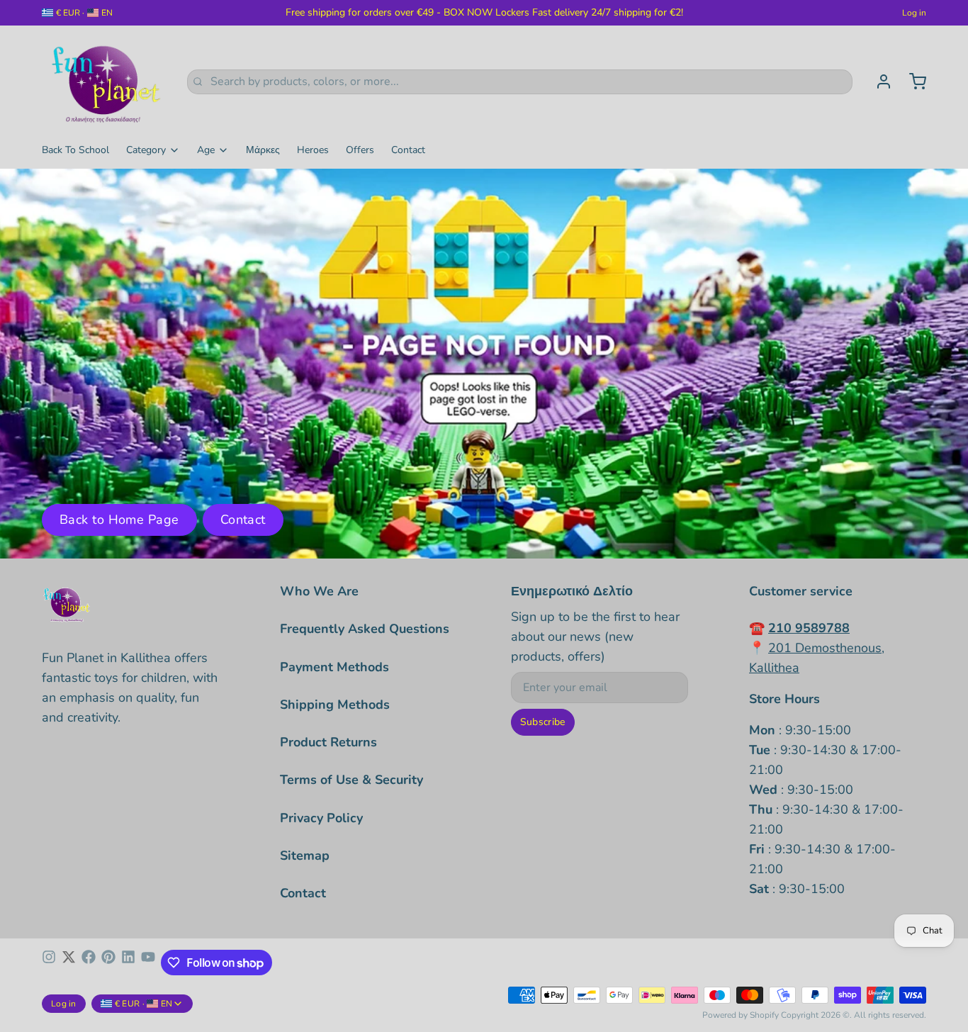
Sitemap (305, 855)
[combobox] (519, 81)
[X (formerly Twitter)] (69, 962)
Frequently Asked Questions (364, 628)
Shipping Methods (335, 704)
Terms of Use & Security (351, 779)
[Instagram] (49, 962)
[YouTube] (148, 962)
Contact (408, 150)
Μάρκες (263, 150)
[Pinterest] (108, 962)
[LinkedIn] (128, 962)
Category (146, 150)
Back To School (75, 150)
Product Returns (328, 742)
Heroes (313, 150)
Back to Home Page (119, 519)
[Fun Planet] (106, 81)
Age (206, 150)
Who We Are (319, 591)
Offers (360, 150)
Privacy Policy (321, 817)
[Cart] (912, 81)
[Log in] (878, 81)
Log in (914, 12)
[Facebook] (88, 962)
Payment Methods (334, 666)
